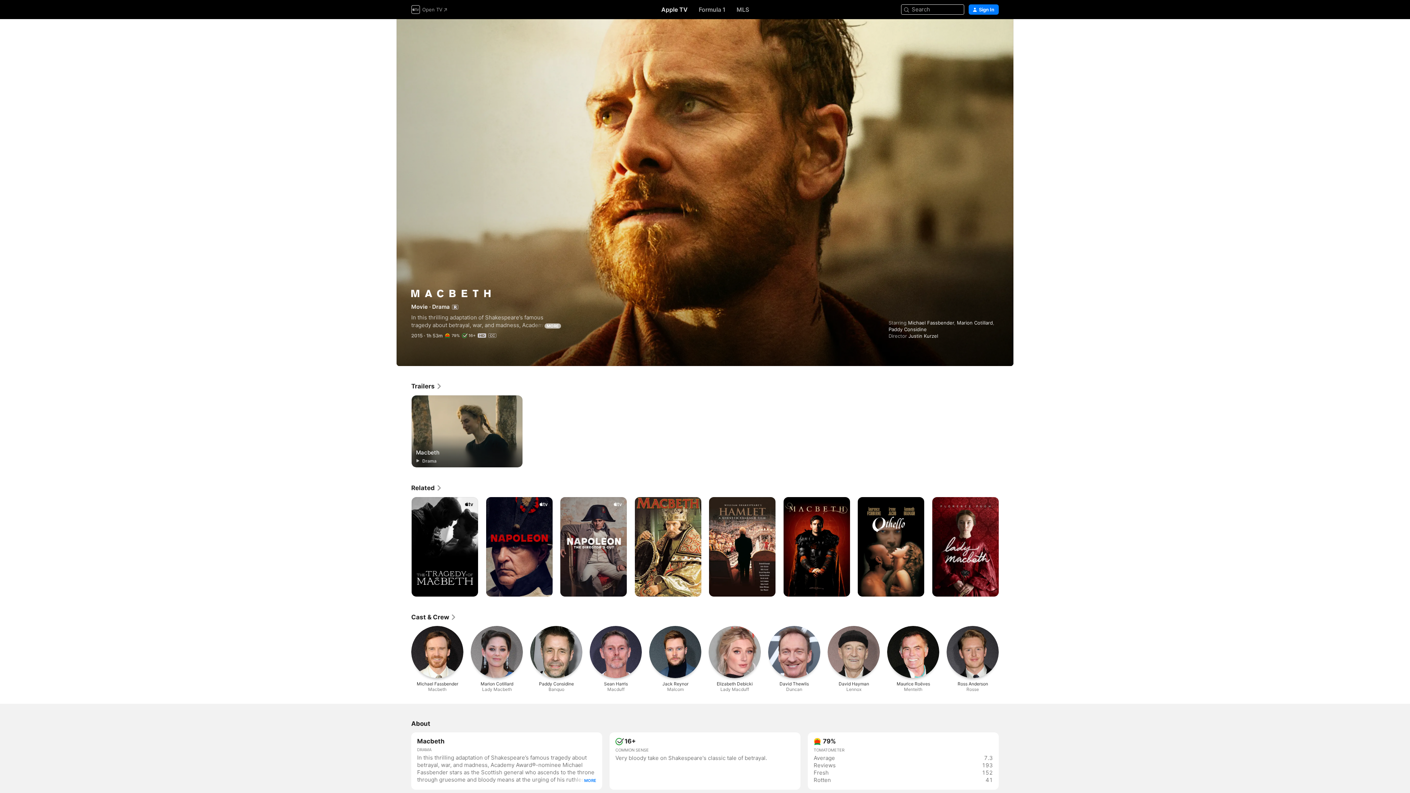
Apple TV (674, 9)
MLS (743, 9)
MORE (553, 326)
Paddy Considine (908, 329)
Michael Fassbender (931, 323)
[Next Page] (1006, 547)
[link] (426, 386)
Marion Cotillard (975, 323)
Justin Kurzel (923, 336)
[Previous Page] (404, 547)
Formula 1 (712, 9)
